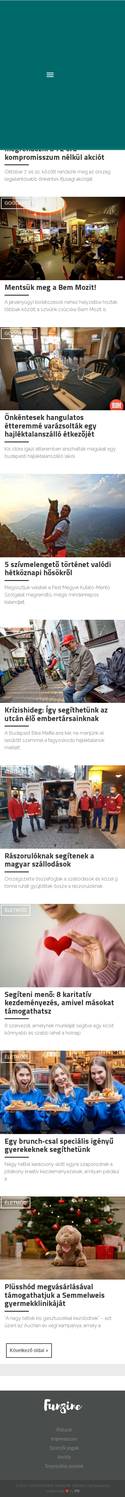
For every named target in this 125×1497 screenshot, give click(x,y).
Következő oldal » (29, 1350)
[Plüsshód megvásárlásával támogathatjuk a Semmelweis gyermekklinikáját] (62, 1237)
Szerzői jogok (64, 1448)
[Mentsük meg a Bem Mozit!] (62, 238)
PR (77, 1491)
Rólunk (64, 1429)
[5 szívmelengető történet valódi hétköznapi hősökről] (62, 515)
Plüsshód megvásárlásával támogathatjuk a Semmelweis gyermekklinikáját (55, 1295)
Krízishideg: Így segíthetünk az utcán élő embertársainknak (56, 714)
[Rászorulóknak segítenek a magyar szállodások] (62, 806)
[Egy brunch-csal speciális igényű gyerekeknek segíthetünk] (62, 1092)
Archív (64, 1457)
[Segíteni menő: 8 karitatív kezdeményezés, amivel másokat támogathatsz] (62, 945)
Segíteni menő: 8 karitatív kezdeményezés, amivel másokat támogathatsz (59, 1002)
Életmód (16, 480)
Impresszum (64, 1439)
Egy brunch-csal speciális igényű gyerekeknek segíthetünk (59, 1145)
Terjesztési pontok (64, 1466)
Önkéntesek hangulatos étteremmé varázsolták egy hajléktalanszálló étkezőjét (50, 425)
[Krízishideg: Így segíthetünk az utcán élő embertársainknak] (62, 660)
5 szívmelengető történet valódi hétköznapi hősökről (58, 569)
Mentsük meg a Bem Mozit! (50, 287)
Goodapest (19, 203)
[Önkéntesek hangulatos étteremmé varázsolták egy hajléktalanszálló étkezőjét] (62, 368)
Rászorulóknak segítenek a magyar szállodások (49, 860)
